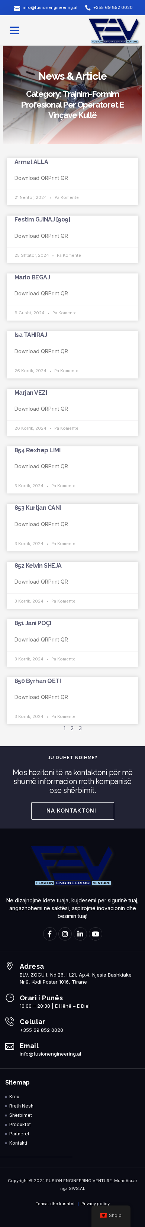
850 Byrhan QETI (37, 681)
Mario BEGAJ (32, 277)
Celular (32, 1022)
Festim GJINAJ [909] (42, 219)
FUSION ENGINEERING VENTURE (79, 1180)
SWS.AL (77, 1188)
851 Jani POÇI (32, 623)
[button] (14, 30)
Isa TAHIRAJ (30, 334)
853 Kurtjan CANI (37, 507)
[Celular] (9, 1021)
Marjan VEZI (30, 392)
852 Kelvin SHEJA (38, 565)
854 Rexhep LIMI (37, 450)
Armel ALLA (31, 161)
